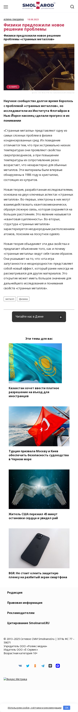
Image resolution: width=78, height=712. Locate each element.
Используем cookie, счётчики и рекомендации (34, 707)
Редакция (14, 593)
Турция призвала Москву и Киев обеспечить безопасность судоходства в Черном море (39, 455)
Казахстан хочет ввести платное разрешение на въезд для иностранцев (34, 392)
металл (9, 298)
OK (66, 707)
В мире (13, 86)
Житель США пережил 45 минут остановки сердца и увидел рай (33, 516)
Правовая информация (24, 603)
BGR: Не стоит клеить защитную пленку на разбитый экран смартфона (38, 575)
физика (23, 298)
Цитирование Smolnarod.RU (28, 623)
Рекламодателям (20, 613)
